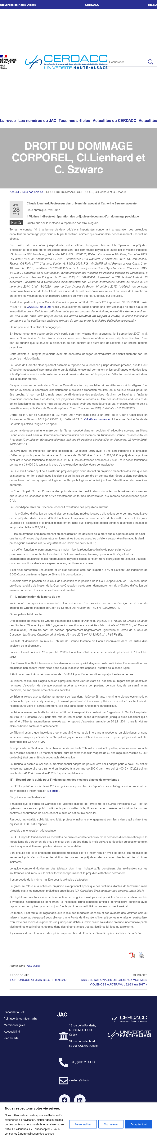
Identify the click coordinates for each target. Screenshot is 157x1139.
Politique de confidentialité (21, 1018)
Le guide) (53, 790)
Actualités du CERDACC (114, 120)
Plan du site (11, 1038)
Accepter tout (139, 1124)
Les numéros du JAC (37, 120)
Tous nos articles (74, 120)
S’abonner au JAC (15, 1012)
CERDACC (92, 4)
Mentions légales (14, 1025)
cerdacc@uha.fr (79, 1080)
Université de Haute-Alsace (18, 4)
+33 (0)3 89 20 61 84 (82, 1062)
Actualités (148, 120)
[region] (78, 1120)
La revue (8, 120)
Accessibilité (12, 1031)
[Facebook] (64, 1100)
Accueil (14, 192)
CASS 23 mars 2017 (40, 307)
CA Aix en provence (97, 419)
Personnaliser (83, 1124)
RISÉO (152, 4)
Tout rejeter (111, 1124)
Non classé (33, 965)
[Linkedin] (80, 1100)
